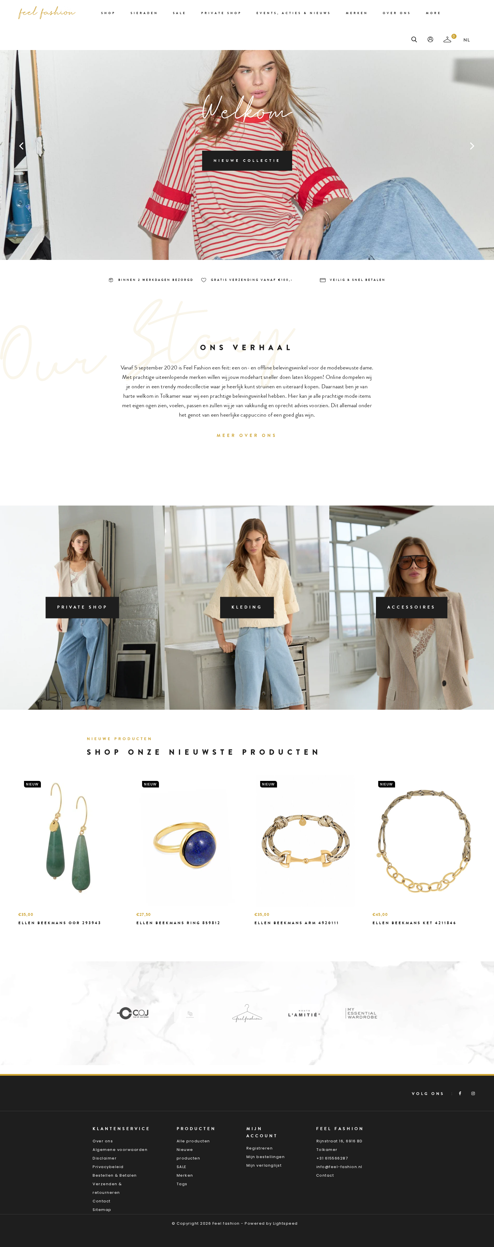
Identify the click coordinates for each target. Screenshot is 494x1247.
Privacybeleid (108, 1167)
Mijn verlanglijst (264, 1165)
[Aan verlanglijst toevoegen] (37, 933)
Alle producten (193, 1141)
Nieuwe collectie (247, 160)
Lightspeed (285, 1223)
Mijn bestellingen (265, 1157)
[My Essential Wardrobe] (304, 1013)
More (433, 13)
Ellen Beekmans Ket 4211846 (415, 923)
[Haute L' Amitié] (247, 1013)
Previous (21, 145)
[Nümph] (361, 1013)
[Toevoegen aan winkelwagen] (24, 933)
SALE (182, 1167)
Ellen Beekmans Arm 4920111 (296, 923)
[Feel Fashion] (190, 1013)
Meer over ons (247, 435)
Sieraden (144, 13)
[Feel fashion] (46, 12)
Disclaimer (105, 1158)
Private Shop (221, 13)
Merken (357, 13)
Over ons (397, 13)
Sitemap (102, 1209)
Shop (108, 13)
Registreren (259, 1148)
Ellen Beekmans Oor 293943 (59, 923)
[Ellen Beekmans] (133, 1013)
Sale (179, 13)
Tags (182, 1184)
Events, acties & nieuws (293, 13)
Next (472, 145)
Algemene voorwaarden (120, 1149)
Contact (102, 1201)
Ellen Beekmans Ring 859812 (178, 923)
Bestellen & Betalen (115, 1175)
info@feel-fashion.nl (339, 1167)
